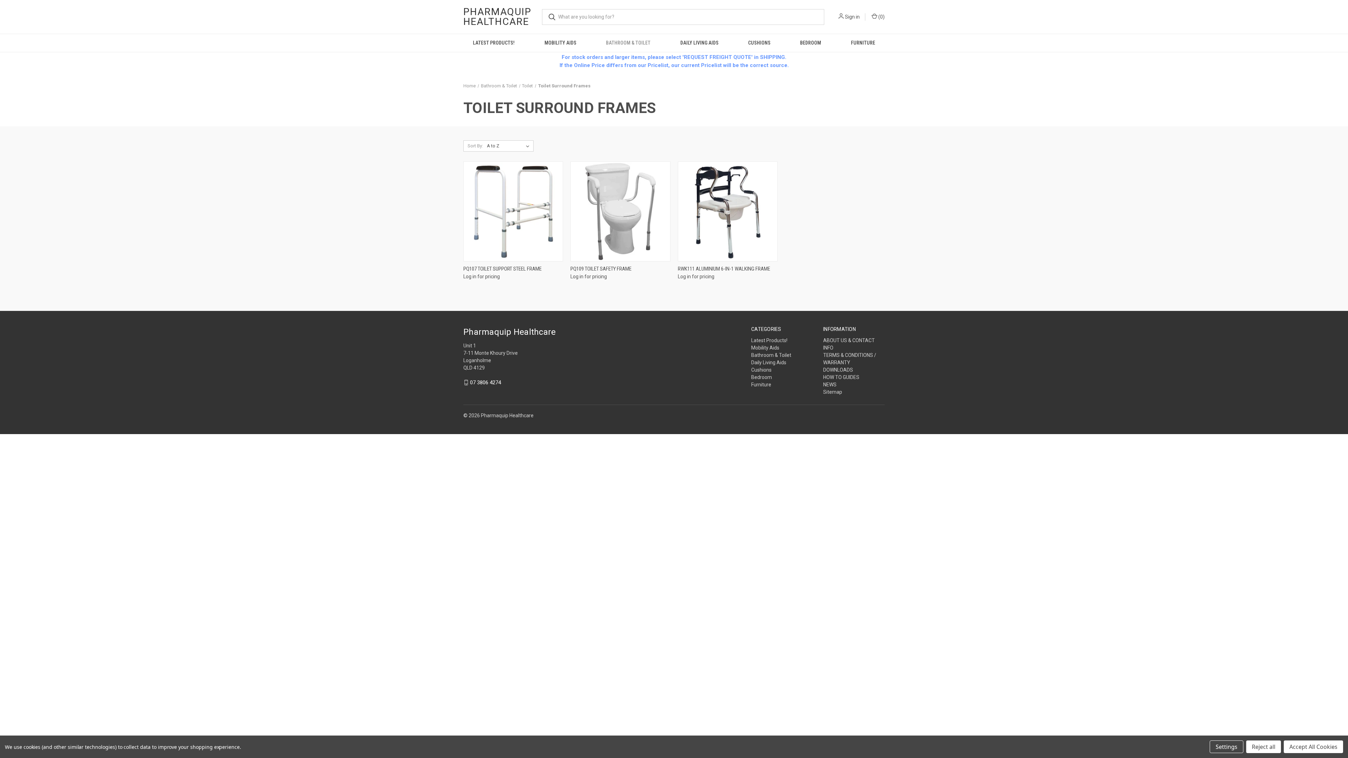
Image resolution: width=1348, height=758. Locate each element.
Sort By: (475, 145)
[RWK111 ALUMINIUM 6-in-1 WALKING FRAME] (727, 211)
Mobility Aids (560, 43)
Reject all (1263, 747)
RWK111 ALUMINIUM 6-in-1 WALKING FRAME (724, 269)
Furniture (863, 43)
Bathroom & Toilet (628, 43)
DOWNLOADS (838, 370)
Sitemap (832, 392)
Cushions (759, 43)
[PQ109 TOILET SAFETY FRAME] (620, 211)
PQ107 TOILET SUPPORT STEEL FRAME (502, 269)
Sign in (852, 17)
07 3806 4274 (485, 382)
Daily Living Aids (699, 43)
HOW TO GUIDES (841, 377)
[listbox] (509, 146)
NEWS (830, 384)
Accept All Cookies (1313, 747)
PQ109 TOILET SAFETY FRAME (601, 269)
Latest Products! (494, 43)
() (881, 17)
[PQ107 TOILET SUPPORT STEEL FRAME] (513, 211)
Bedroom (810, 43)
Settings (1226, 747)
